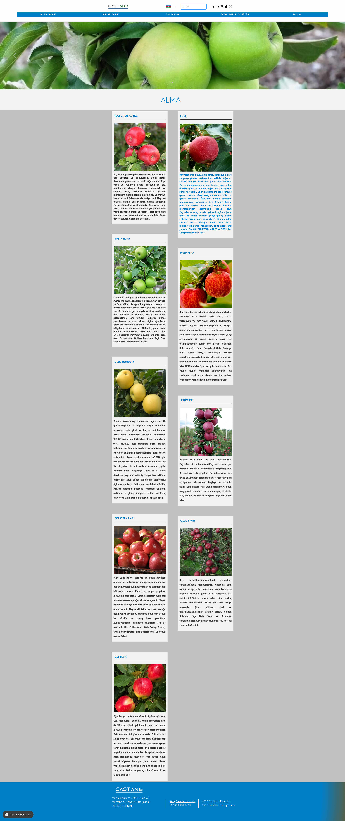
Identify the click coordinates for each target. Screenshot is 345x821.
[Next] (330, 55)
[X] (230, 6)
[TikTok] (226, 6)
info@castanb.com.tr (182, 801)
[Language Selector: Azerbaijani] (170, 7)
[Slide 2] (172, 82)
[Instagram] (222, 6)
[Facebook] (213, 6)
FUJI (183, 116)
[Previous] (14, 55)
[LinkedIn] (218, 6)
